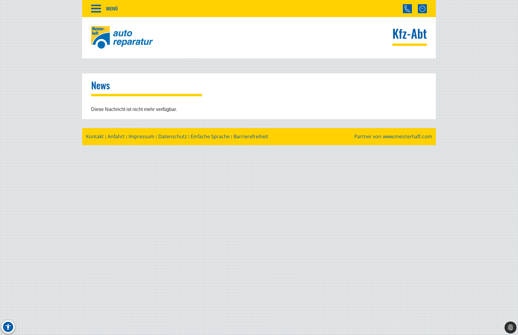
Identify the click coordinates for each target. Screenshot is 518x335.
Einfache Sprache (210, 136)
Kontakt (95, 136)
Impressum (141, 136)
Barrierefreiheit (251, 136)
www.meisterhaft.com (407, 136)
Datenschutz (172, 136)
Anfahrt (116, 136)
